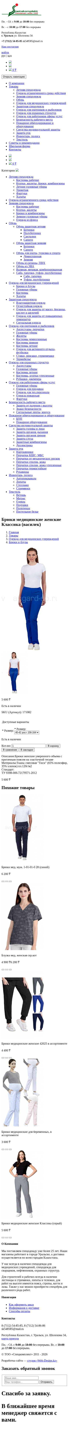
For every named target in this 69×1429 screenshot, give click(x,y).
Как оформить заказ (21, 1304)
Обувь (20, 99)
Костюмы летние (27, 345)
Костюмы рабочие (27, 180)
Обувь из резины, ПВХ (30, 263)
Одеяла (20, 501)
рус (3, 55)
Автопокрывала (26, 478)
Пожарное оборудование (31, 422)
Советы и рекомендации (24, 142)
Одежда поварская (27, 395)
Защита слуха (24, 438)
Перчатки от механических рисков (38, 458)
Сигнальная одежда (28, 322)
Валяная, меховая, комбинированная (39, 269)
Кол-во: (6, 745)
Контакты (15, 149)
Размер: (9, 730)
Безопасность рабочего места (34, 119)
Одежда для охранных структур (36, 113)
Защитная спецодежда (30, 106)
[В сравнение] (10, 881)
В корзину (53, 746)
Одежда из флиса (27, 219)
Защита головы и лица (30, 428)
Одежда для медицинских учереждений (41, 103)
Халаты (21, 196)
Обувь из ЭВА (25, 266)
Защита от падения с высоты (34, 405)
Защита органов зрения (30, 435)
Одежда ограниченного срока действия (41, 93)
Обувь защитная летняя (30, 226)
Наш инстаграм (10, 46)
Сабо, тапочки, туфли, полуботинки (39, 272)
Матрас (20, 498)
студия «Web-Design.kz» (42, 1360)
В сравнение (10, 749)
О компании (16, 83)
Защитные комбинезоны (31, 442)
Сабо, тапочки (33, 276)
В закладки (27, 749)
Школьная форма (19, 146)
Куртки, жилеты (26, 209)
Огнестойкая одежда (29, 306)
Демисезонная (32, 256)
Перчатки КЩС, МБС (30, 455)
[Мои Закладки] (10, 66)
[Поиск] (10, 62)
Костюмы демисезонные (31, 339)
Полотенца (23, 508)
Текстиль (22, 139)
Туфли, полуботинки (37, 279)
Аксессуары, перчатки (30, 329)
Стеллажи (22, 485)
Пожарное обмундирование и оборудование (36, 415)
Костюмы (22, 292)
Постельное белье (27, 511)
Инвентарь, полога (28, 136)
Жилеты (21, 335)
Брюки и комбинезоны (30, 213)
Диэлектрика (24, 445)
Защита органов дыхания (32, 432)
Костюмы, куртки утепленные (35, 375)
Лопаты (21, 481)
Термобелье (23, 359)
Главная (14, 532)
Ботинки (29, 229)
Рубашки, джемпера (28, 379)
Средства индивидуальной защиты (38, 129)
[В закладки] (6, 881)
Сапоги (28, 239)
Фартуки (21, 193)
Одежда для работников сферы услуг (39, 116)
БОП (19, 418)
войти (5, 52)
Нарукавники (24, 451)
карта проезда (10, 1338)
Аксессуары (23, 365)
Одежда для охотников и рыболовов (39, 109)
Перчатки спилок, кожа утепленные (38, 465)
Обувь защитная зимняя (31, 243)
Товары (13, 86)
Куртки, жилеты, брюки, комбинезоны (40, 183)
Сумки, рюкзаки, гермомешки (35, 355)
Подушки (22, 505)
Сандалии (30, 236)
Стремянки (23, 488)
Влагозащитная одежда (30, 302)
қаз (10, 55)
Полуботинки (32, 233)
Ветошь (21, 495)
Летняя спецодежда (28, 89)
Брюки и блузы (25, 286)
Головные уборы (26, 289)
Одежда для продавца (29, 388)
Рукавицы (22, 471)
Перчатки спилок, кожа (31, 461)
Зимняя (28, 259)
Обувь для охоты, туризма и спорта (38, 253)
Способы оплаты (19, 1311)
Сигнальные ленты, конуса (33, 412)
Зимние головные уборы (31, 216)
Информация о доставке (24, 1307)
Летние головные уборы (31, 186)
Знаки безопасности (28, 408)
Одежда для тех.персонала (32, 392)
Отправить (46, 1382)
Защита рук (23, 132)
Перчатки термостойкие (31, 468)
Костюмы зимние (27, 342)
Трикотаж (22, 190)
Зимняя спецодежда (28, 96)
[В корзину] (2, 881)
